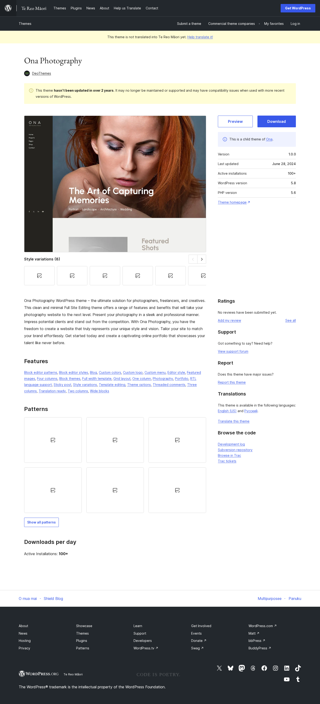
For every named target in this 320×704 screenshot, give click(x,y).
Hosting (25, 641)
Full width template (97, 378)
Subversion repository (235, 450)
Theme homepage (232, 202)
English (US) (227, 411)
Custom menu (155, 372)
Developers (143, 641)
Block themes (69, 378)
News (23, 633)
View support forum (233, 351)
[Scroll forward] (201, 259)
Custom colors (110, 372)
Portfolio (181, 378)
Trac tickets (227, 461)
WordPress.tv (146, 648)
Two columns (78, 391)
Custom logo (133, 372)
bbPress (257, 641)
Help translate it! (200, 37)
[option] (53, 440)
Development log (231, 444)
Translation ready (52, 391)
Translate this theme (233, 421)
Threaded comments (169, 385)
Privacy (24, 648)
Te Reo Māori (73, 674)
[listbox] (115, 465)
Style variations (85, 385)
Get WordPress (298, 8)
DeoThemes (41, 73)
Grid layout (121, 378)
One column (141, 378)
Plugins (81, 641)
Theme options (139, 385)
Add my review (229, 320)
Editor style (176, 372)
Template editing (112, 385)
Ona (269, 139)
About (23, 626)
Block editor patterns (40, 372)
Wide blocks (99, 391)
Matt (254, 633)
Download (276, 121)
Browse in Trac (229, 455)
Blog (93, 372)
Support (140, 633)
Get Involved (201, 626)
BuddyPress (260, 648)
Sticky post (62, 385)
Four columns (47, 378)
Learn (138, 626)
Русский (250, 411)
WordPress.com (263, 626)
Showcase (84, 626)
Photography (163, 378)
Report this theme (232, 382)
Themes (25, 24)
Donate (199, 641)
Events (196, 633)
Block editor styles (73, 372)
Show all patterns (41, 522)
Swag (197, 648)
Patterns (82, 648)
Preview (235, 121)
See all (290, 320)
